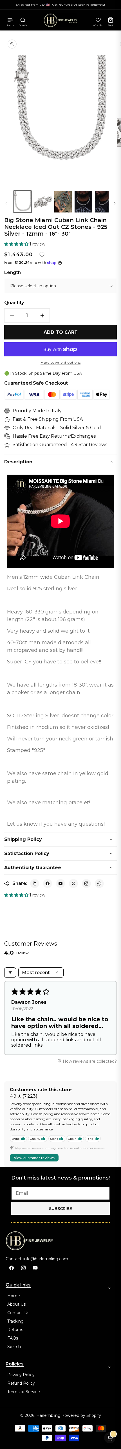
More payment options (60, 362)
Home (13, 1295)
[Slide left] (6, 203)
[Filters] (10, 972)
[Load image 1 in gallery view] (22, 201)
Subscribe (60, 1208)
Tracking (15, 1321)
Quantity (14, 303)
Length (12, 272)
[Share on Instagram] (86, 883)
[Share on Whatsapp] (99, 883)
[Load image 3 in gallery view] (63, 201)
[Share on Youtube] (60, 883)
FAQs (12, 1338)
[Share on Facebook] (47, 883)
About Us (16, 1304)
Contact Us (18, 1312)
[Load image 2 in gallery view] (42, 201)
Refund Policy (21, 1383)
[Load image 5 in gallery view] (103, 201)
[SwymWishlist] (98, 20)
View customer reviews (34, 1158)
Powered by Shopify (81, 1415)
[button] (10, 20)
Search (14, 1346)
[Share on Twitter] (73, 883)
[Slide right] (115, 203)
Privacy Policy (21, 1374)
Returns (15, 1329)
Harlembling (48, 1415)
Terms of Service (23, 1391)
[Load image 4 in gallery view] (83, 201)
